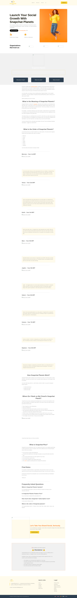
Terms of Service (57, 585)
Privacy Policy (56, 582)
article (26, 460)
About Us (33, 2)
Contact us (64, 2)
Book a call (40, 588)
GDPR (55, 588)
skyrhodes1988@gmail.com (18, 587)
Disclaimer (56, 584)
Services (42, 2)
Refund (55, 589)
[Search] (45, 2)
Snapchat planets (34, 86)
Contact (39, 585)
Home (39, 582)
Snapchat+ (36, 104)
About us (40, 584)
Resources (37, 2)
